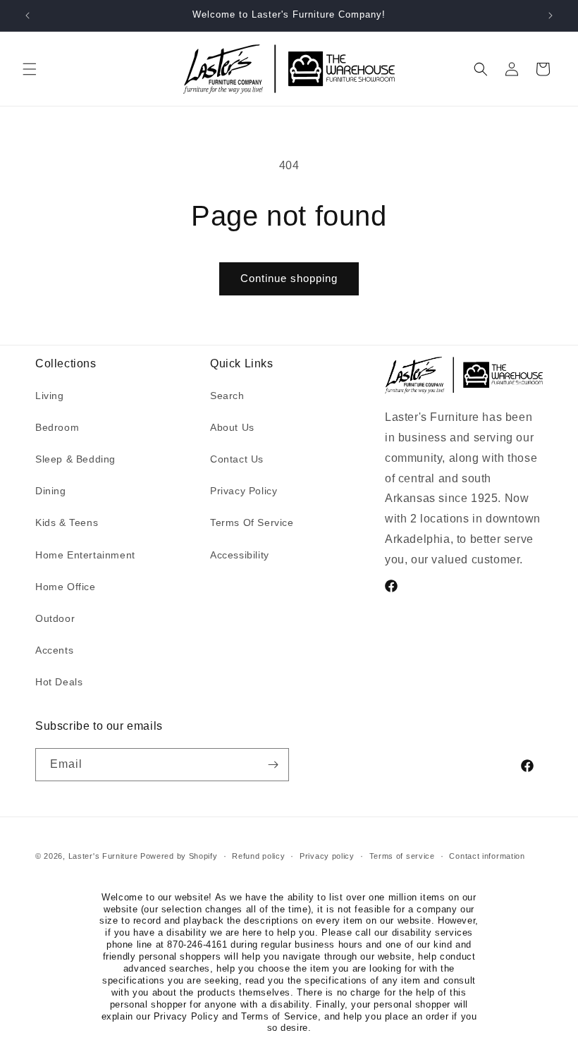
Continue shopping (289, 278)
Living (49, 395)
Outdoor (55, 618)
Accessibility (239, 555)
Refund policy (258, 856)
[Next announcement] (550, 15)
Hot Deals (58, 681)
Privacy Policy (243, 490)
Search (227, 395)
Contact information (486, 856)
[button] (29, 69)
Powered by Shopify (179, 856)
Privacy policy (327, 856)
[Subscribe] (272, 764)
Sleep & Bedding (75, 459)
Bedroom (57, 427)
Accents (54, 650)
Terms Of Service (252, 522)
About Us (232, 427)
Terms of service (402, 856)
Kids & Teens (66, 522)
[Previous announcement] (27, 15)
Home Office (65, 586)
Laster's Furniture (103, 856)
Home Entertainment (85, 555)
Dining (50, 490)
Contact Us (237, 459)
